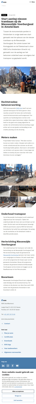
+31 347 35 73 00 (9, 314)
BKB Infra (19, 108)
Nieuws (4, 5)
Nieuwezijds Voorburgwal (11, 255)
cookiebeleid (18, 387)
